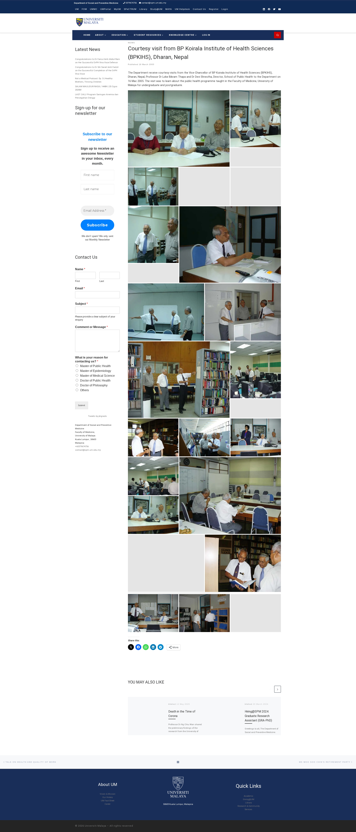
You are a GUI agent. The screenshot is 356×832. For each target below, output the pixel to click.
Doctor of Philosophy (94, 385)
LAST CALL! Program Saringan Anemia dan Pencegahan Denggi (96, 96)
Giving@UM (248, 799)
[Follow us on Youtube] (279, 9)
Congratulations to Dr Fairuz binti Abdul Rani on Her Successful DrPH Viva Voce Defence (97, 61)
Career (108, 804)
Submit (81, 405)
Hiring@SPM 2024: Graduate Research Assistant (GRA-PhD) (258, 716)
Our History (107, 797)
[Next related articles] (277, 689)
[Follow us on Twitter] (274, 9)
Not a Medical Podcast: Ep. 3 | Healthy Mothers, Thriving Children (93, 80)
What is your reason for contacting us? (91, 359)
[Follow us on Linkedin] (264, 9)
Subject (81, 303)
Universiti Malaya (95, 825)
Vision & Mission (107, 794)
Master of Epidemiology (95, 370)
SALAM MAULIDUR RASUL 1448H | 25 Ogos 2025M (96, 88)
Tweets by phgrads (97, 416)
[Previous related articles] (270, 689)
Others (84, 390)
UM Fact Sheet (107, 800)
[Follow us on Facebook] (269, 9)
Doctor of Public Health (95, 380)
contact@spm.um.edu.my (88, 450)
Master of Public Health (95, 366)
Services (248, 809)
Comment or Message (91, 327)
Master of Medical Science (97, 375)
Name (80, 269)
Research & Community (249, 806)
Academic (248, 796)
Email (80, 288)
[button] (179, 128)
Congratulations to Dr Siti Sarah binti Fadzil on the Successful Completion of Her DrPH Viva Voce (96, 70)
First (77, 281)
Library (248, 803)
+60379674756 (82, 446)
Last (101, 281)
